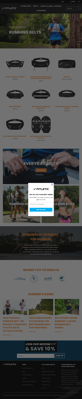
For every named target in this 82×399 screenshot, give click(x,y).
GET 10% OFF (41, 210)
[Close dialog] (52, 185)
